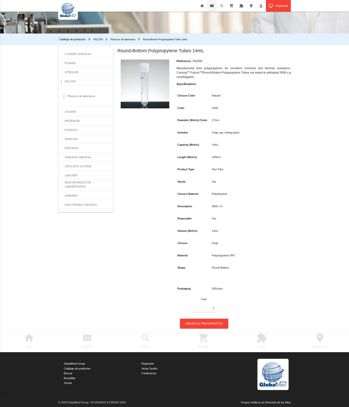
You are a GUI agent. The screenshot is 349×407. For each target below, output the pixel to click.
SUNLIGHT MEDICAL (78, 157)
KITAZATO (71, 129)
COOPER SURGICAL (78, 54)
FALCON (98, 39)
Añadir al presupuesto (204, 323)
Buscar (145, 340)
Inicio (29, 340)
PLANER (70, 63)
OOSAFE (70, 111)
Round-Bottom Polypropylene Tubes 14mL (165, 39)
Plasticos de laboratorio (123, 39)
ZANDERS (71, 195)
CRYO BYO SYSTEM (78, 166)
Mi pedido (203, 340)
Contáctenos (319, 340)
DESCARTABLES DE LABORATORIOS (78, 183)
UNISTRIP (71, 175)
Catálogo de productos (72, 39)
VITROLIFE (72, 72)
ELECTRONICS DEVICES (81, 204)
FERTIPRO (72, 148)
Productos (87, 340)
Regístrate (278, 6)
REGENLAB (72, 120)
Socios (261, 340)
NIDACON (71, 139)
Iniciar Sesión (149, 368)
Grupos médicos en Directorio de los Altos (266, 402)
